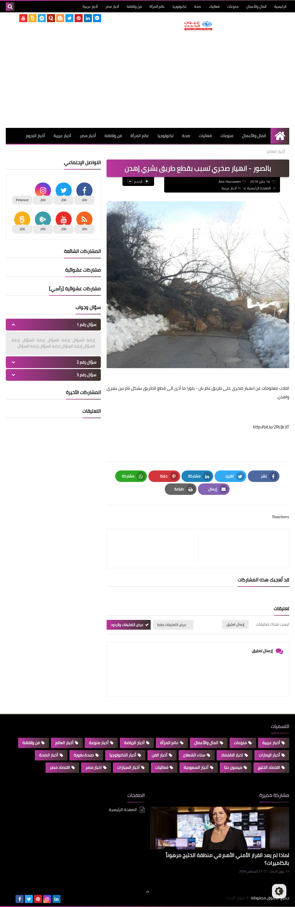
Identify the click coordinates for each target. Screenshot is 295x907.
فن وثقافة (134, 6)
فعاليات (214, 6)
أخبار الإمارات (269, 755)
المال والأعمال (256, 6)
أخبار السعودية (196, 767)
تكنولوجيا (179, 6)
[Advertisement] (198, 79)
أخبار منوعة (99, 742)
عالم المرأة (157, 6)
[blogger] (60, 18)
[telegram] (42, 18)
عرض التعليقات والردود (127, 624)
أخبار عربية (90, 6)
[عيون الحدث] (198, 25)
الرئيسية (280, 6)
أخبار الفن (159, 755)
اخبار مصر (94, 767)
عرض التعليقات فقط (171, 624)
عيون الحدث (277, 871)
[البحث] (10, 6)
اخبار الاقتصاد (232, 755)
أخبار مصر (112, 6)
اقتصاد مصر (60, 767)
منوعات (233, 6)
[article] (155, 548)
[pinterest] (79, 18)
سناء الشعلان (194, 755)
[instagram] (47, 899)
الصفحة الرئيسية (259, 188)
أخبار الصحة (48, 755)
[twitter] (69, 18)
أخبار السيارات (128, 767)
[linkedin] (88, 18)
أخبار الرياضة (134, 742)
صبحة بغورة (84, 755)
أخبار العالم (276, 151)
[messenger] (97, 18)
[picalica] (10, 899)
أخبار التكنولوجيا (122, 755)
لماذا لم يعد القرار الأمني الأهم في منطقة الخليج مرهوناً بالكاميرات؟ (227, 859)
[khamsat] (33, 18)
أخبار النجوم (35, 135)
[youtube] (23, 18)
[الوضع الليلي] (279, 891)
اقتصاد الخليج (269, 767)
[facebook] (20, 899)
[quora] (51, 18)
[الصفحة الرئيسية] (280, 136)
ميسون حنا (233, 767)
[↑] (147, 891)
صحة (197, 6)
